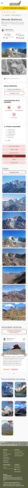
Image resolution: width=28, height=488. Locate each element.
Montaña (7, 15)
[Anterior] (2, 354)
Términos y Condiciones (6, 457)
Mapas (5, 452)
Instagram (18, 471)
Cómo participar (18, 455)
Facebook (17, 467)
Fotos (14, 156)
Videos (14, 159)
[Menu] (4, 3)
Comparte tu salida (19, 454)
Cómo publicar (18, 452)
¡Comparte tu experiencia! (14, 331)
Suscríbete (5, 477)
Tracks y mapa (14, 149)
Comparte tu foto (14, 172)
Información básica (14, 146)
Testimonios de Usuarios (7, 454)
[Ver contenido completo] (24, 339)
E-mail (4, 467)
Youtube (18, 469)
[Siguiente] (25, 354)
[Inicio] (3, 15)
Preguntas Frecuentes (6, 461)
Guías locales (14, 162)
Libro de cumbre (14, 153)
